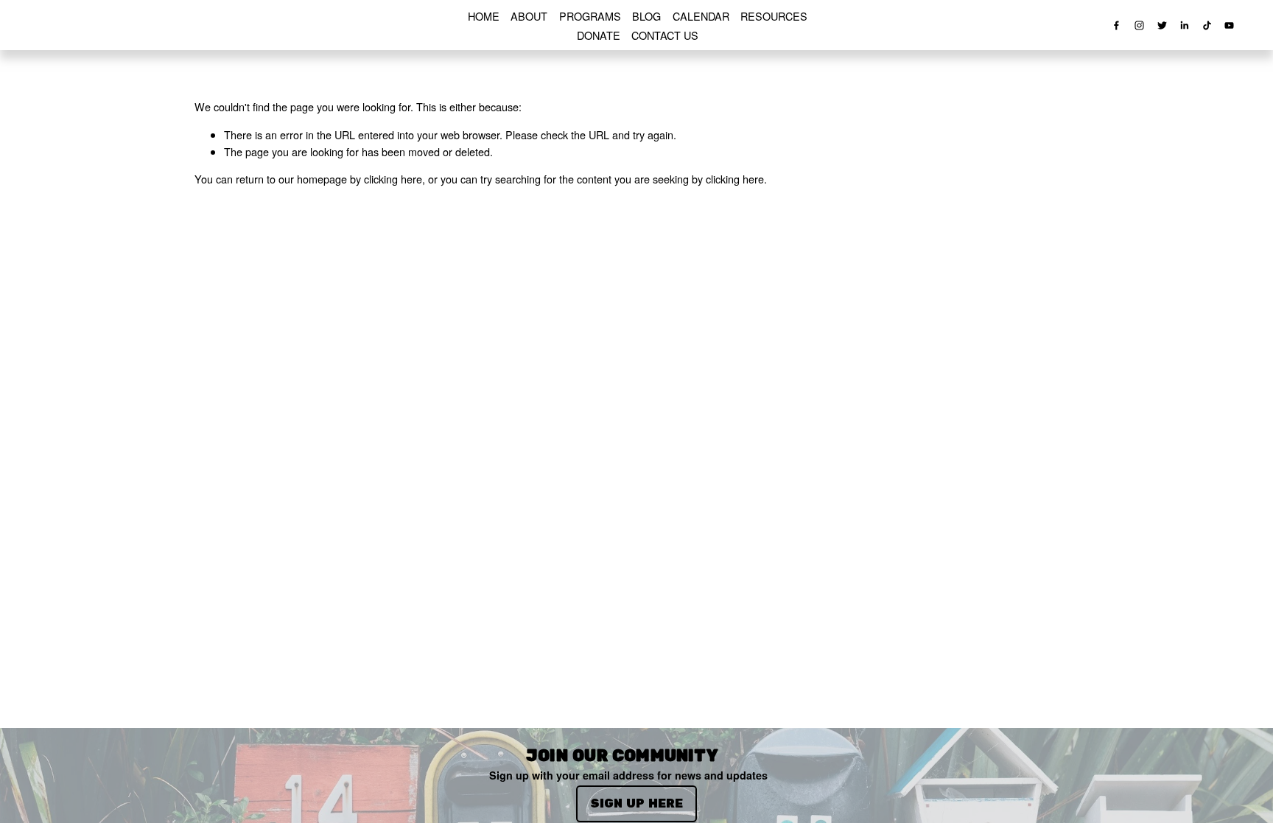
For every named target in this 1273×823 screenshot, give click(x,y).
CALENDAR (701, 16)
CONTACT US (664, 35)
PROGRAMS (590, 16)
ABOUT (529, 16)
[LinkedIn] (1184, 25)
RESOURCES (773, 16)
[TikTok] (1207, 25)
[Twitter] (1162, 25)
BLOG (646, 16)
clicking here (393, 178)
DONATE (598, 35)
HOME (483, 16)
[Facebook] (1116, 25)
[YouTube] (1229, 25)
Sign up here (636, 803)
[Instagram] (1139, 25)
